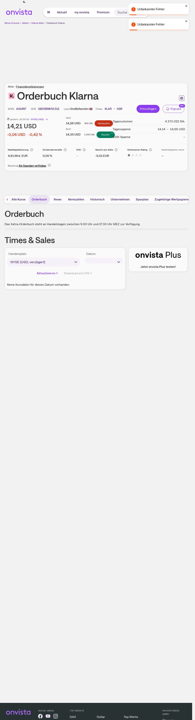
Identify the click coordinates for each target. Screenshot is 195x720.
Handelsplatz (17, 254)
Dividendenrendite (52, 149)
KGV (78, 149)
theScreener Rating (137, 149)
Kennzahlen (76, 199)
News (58, 199)
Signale (175, 109)
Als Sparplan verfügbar (32, 165)
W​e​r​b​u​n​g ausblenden (129, 51)
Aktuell (62, 12)
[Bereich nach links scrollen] (7, 199)
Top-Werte (131, 717)
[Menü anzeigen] (48, 12)
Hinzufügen (148, 109)
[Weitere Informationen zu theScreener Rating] (134, 156)
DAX (73, 717)
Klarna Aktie (37, 23)
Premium (103, 12)
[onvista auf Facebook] (40, 717)
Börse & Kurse (12, 23)
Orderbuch (39, 199)
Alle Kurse (19, 199)
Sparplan (142, 199)
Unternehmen (120, 199)
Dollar (101, 717)
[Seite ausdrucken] (181, 98)
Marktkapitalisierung (18, 149)
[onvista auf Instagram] (55, 717)
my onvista (81, 12)
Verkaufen (104, 123)
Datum (91, 254)
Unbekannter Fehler (156, 24)
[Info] (32, 150)
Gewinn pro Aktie (104, 149)
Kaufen (105, 134)
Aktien (25, 23)
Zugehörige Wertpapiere (172, 199)
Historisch (97, 199)
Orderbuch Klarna (55, 23)
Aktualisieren (46, 273)
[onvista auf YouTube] (48, 717)
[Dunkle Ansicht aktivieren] (24, 1)
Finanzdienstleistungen (30, 86)
